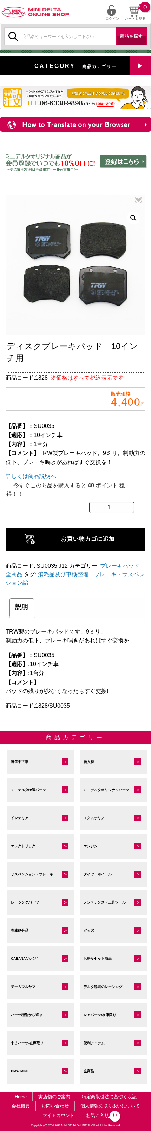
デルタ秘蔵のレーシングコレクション (113, 987)
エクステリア (94, 818)
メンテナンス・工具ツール (105, 902)
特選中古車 (19, 762)
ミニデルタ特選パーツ (28, 790)
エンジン (91, 846)
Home (21, 1096)
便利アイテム (94, 1043)
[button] (133, 218)
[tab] (21, 608)
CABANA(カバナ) (24, 958)
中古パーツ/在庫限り (27, 1043)
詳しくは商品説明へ (31, 476)
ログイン (112, 18)
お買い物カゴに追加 (88, 539)
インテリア (19, 818)
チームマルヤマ (23, 987)
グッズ (89, 930)
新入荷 (89, 762)
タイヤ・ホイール (98, 874)
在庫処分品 (19, 930)
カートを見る (135, 18)
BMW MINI (19, 1071)
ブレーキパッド (119, 566)
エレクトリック (23, 846)
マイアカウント (58, 1115)
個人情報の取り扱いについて (110, 1105)
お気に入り (100, 1115)
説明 (21, 606)
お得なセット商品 (98, 958)
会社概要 (21, 1105)
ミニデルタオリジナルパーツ (106, 790)
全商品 (14, 574)
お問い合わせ (55, 1105)
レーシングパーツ (25, 902)
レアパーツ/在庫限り (100, 1015)
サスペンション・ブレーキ (32, 874)
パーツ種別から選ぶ (26, 1015)
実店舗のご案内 (54, 1096)
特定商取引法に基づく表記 (109, 1096)
